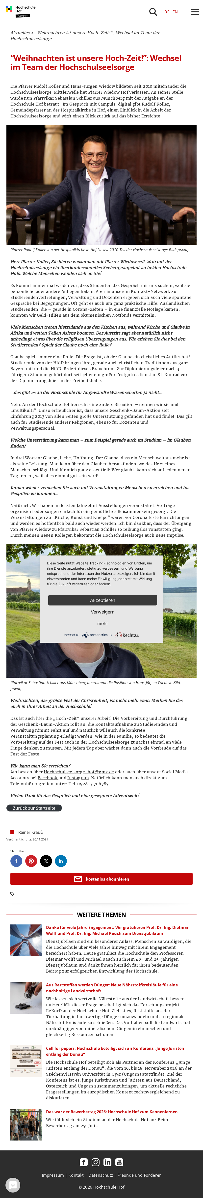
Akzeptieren (102, 600)
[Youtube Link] (119, 1162)
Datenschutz (100, 1175)
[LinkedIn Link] (107, 1162)
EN (175, 12)
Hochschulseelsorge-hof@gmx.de (79, 771)
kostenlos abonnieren (107, 879)
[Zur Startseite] (22, 22)
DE (167, 12)
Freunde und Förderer (139, 1175)
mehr (102, 623)
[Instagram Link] (96, 1162)
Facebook (48, 777)
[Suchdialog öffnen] (153, 12)
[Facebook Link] (84, 1162)
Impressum (53, 1175)
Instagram (78, 777)
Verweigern (103, 611)
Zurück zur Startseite (34, 808)
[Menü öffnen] (195, 12)
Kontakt (76, 1175)
